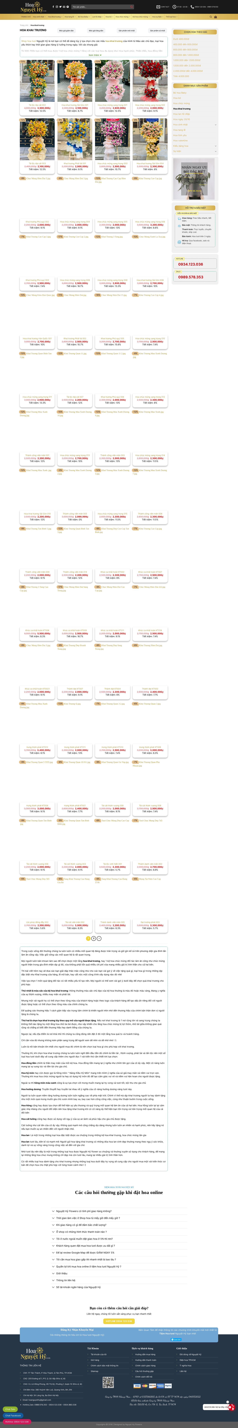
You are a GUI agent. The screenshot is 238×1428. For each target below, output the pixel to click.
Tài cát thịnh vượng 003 (75, 864)
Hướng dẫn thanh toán (145, 1360)
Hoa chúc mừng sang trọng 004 (75, 222)
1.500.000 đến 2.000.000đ (187, 65)
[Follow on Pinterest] (68, 7)
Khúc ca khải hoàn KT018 (150, 630)
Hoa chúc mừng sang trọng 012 (150, 397)
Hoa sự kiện (157, 17)
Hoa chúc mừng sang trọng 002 (150, 105)
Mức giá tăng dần (96, 31)
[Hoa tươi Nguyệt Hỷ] (33, 7)
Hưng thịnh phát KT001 (75, 805)
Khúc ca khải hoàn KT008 (37, 630)
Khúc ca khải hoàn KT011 (112, 630)
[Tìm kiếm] (211, 16)
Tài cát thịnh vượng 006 (37, 864)
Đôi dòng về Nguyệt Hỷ (190, 1354)
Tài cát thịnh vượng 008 (150, 805)
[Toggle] (215, 124)
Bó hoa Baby (83, 17)
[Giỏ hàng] (215, 17)
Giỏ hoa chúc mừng (140, 17)
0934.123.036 (190, 264)
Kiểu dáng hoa (180, 145)
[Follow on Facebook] (53, 7)
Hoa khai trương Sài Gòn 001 (75, 105)
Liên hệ (183, 1371)
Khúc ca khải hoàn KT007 (150, 572)
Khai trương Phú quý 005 (112, 338)
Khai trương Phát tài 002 (75, 338)
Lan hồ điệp (97, 17)
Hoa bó (109, 17)
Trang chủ (24, 25)
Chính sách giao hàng (145, 1365)
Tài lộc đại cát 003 (37, 163)
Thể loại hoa (171, 17)
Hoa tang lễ (69, 17)
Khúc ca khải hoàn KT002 (112, 572)
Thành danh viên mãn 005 (112, 922)
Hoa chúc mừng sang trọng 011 (37, 397)
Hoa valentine (180, 140)
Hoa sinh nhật (38, 17)
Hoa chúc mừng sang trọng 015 (112, 513)
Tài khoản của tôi (98, 1354)
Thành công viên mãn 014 (75, 572)
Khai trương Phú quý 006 (112, 397)
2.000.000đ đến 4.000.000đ (188, 71)
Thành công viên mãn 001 (37, 455)
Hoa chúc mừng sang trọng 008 (75, 280)
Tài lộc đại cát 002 (37, 105)
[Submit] (131, 7)
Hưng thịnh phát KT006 (37, 805)
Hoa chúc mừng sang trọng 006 (150, 222)
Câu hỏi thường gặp (144, 1371)
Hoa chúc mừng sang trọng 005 (112, 222)
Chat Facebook (13, 1415)
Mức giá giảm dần (66, 31)
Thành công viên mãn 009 (37, 572)
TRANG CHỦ (26, 17)
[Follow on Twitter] (60, 7)
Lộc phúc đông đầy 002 (37, 922)
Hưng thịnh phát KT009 (150, 747)
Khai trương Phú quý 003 (37, 280)
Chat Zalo (10, 1409)
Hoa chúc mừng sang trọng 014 (150, 455)
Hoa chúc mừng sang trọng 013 (75, 455)
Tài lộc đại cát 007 (75, 397)
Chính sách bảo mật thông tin (104, 1365)
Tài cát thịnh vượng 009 (113, 805)
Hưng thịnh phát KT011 (75, 747)
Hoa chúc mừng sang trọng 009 (112, 280)
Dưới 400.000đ (181, 39)
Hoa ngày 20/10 (181, 119)
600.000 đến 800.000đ (185, 49)
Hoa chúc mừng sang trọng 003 (112, 163)
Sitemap (94, 1371)
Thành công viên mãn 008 (150, 513)
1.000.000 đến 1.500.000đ (186, 60)
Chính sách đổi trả (143, 1377)
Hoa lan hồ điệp (181, 114)
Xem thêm (94, 55)
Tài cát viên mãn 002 (74, 922)
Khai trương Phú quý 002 (37, 222)
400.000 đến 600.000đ (185, 44)
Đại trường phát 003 (150, 922)
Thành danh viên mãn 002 (150, 864)
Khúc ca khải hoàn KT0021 (37, 689)
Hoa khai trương (54, 17)
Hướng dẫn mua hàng (145, 1354)
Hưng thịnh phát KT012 (37, 747)
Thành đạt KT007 (75, 689)
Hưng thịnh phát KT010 (112, 747)
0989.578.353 (190, 277)
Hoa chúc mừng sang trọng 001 (112, 105)
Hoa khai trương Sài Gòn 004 (150, 163)
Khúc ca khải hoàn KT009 (75, 630)
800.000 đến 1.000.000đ (186, 55)
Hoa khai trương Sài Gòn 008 (150, 280)
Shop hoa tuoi (28, 41)
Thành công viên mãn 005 (75, 513)
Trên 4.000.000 (181, 76)
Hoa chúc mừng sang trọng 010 (150, 338)
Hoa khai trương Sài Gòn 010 (37, 513)
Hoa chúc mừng (122, 17)
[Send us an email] (64, 7)
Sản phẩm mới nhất (127, 31)
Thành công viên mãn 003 (112, 455)
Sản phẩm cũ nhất (157, 31)
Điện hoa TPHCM (188, 1360)
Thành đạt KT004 (112, 689)
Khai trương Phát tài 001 (75, 163)
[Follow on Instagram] (57, 7)
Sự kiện (177, 151)
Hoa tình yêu (179, 135)
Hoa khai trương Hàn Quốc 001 (37, 338)
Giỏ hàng (95, 1360)
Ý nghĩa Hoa (185, 1365)
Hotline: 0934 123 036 (17, 1421)
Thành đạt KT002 (150, 689)
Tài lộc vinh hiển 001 (112, 864)
